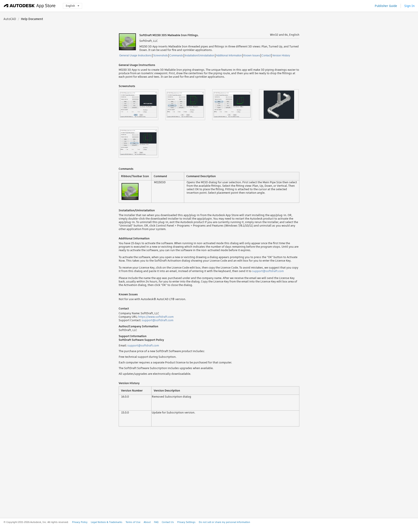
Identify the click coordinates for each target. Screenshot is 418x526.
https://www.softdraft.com (156, 317)
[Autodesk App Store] (29, 6)
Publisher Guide (386, 6)
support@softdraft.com (268, 271)
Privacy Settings (186, 522)
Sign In (409, 6)
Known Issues (251, 55)
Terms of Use (133, 522)
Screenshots (160, 55)
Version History (281, 55)
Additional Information (229, 55)
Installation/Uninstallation (199, 55)
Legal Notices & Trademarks (106, 522)
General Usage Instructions (135, 55)
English (70, 6)
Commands (176, 55)
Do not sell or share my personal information (224, 522)
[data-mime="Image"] (142, 104)
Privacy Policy (80, 522)
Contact (266, 55)
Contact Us (168, 522)
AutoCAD (9, 19)
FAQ (156, 522)
